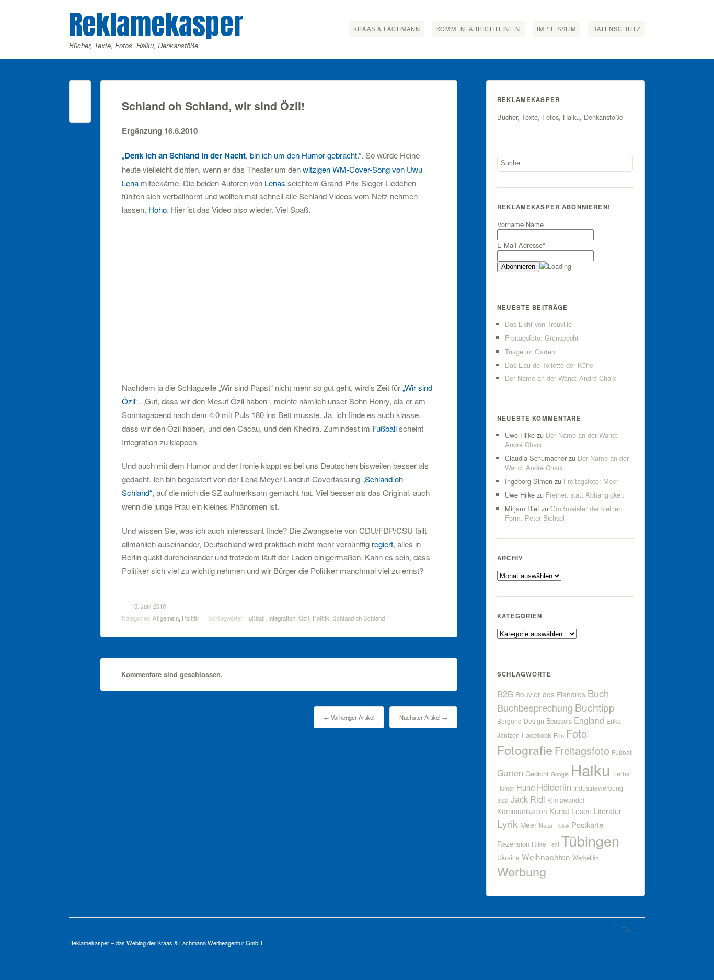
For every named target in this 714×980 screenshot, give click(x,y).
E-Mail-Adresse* (521, 245)
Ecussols (559, 721)
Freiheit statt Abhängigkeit (585, 495)
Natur (546, 825)
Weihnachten (546, 856)
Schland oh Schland (358, 618)
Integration (281, 618)
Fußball (384, 428)
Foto (576, 733)
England (589, 720)
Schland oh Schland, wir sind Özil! (213, 106)
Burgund (509, 720)
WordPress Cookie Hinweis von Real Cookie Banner (98, 974)
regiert (382, 543)
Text (553, 844)
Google (560, 774)
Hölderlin (554, 787)
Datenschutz (616, 29)
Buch (598, 693)
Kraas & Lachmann (386, 29)
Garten (510, 773)
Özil (303, 618)
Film (559, 735)
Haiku (590, 770)
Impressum (556, 29)
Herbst (621, 774)
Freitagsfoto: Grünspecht (542, 338)
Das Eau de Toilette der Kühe (549, 365)
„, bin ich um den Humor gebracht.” (241, 155)
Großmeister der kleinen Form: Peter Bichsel (563, 513)
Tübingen (590, 840)
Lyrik (507, 823)
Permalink (80, 93)
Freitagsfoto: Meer (590, 481)
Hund (525, 787)
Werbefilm (585, 857)
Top (626, 929)
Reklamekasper (156, 24)
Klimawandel (565, 799)
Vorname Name (520, 224)
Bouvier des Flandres (550, 694)
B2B (505, 694)
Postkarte (587, 824)
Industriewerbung (598, 788)
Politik (190, 618)
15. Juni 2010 (148, 606)
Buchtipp (595, 707)
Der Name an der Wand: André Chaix (560, 378)
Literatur (607, 810)
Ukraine (508, 857)
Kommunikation (522, 811)
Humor (505, 788)
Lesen (581, 810)
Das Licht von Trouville (538, 324)
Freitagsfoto (582, 750)
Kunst (559, 810)
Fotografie (524, 750)
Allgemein (166, 618)
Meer (528, 824)
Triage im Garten (530, 351)
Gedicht (537, 774)
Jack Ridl (528, 799)
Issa (503, 799)
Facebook (536, 735)
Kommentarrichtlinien (478, 29)
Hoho (157, 209)
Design (534, 721)
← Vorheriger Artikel (349, 717)
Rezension (513, 844)
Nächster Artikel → (423, 717)
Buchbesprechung (535, 707)
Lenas (274, 182)
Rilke (539, 843)
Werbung (521, 871)
